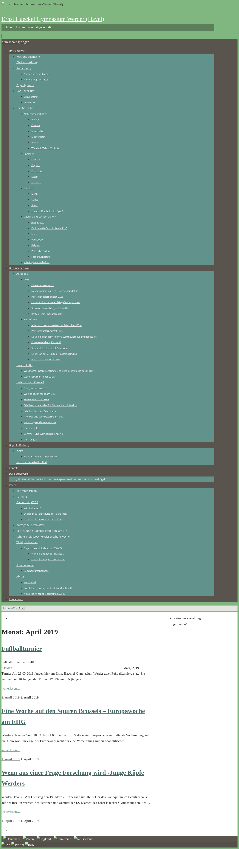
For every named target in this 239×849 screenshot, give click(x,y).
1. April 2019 (10, 759)
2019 (14, 608)
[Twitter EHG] (18, 845)
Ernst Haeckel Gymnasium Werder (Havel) (52, 18)
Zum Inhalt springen (15, 42)
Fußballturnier (21, 648)
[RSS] (6, 845)
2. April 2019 (10, 697)
